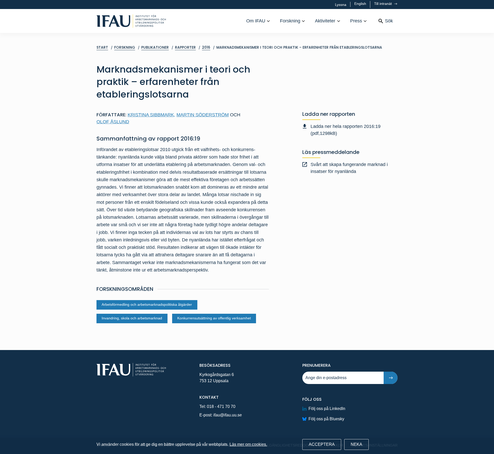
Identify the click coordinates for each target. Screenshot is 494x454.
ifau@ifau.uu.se (227, 415)
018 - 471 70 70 (221, 406)
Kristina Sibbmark (151, 114)
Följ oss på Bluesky (326, 419)
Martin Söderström (203, 114)
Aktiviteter (325, 20)
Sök (389, 20)
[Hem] (131, 21)
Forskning (290, 20)
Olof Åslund (112, 121)
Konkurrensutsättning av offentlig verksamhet (214, 318)
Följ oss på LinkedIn (326, 408)
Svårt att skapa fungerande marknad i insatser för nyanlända (349, 168)
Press (356, 20)
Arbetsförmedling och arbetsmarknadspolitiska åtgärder (147, 305)
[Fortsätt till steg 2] (391, 378)
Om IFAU (255, 20)
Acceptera (322, 444)
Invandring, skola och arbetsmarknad (132, 318)
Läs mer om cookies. (248, 444)
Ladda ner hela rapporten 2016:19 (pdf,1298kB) (346, 130)
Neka (356, 444)
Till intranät (383, 4)
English (360, 4)
